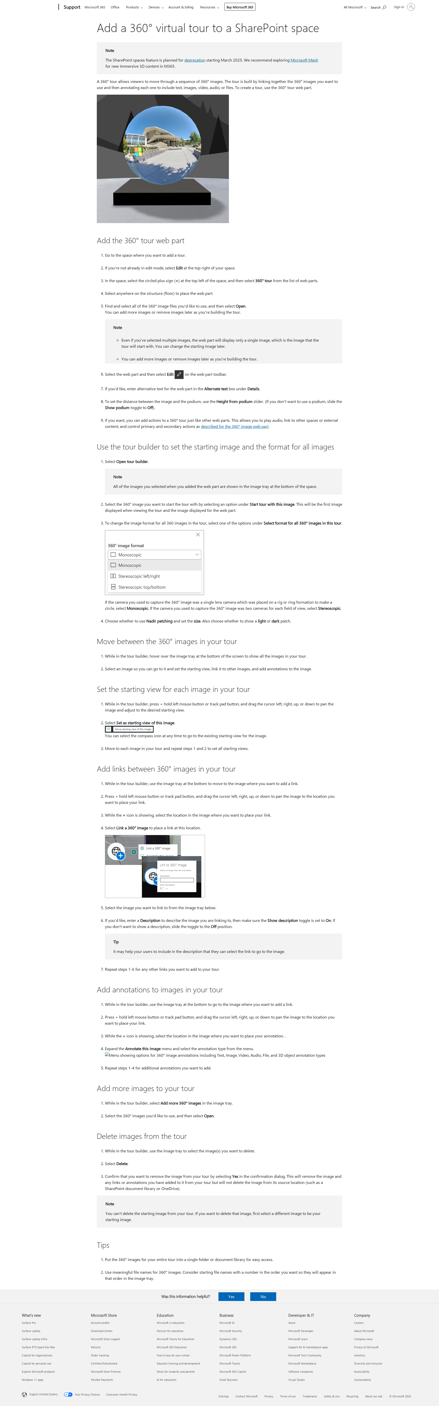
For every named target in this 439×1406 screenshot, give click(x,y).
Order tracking (100, 1355)
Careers (359, 1323)
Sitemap (223, 1396)
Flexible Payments (102, 1380)
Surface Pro (29, 1323)
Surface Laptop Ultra (34, 1339)
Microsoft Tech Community (304, 1355)
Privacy (268, 1396)
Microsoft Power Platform (235, 1355)
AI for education (166, 1380)
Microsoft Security (231, 1331)
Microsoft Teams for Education (175, 1339)
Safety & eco (332, 1396)
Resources (207, 7)
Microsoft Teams (230, 1363)
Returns (96, 1347)
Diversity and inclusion (368, 1363)
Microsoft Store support (105, 1339)
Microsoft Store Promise (106, 1371)
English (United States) (43, 1394)
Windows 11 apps (32, 1380)
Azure (291, 1323)
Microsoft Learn (298, 1339)
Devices (154, 7)
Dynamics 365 (228, 1339)
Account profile (100, 1323)
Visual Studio (296, 1380)
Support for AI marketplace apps (308, 1347)
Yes (231, 1296)
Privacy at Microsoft (366, 1347)
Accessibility (361, 1371)
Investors (359, 1355)
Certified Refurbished (104, 1363)
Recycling (352, 1396)
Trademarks (310, 1396)
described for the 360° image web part (235, 426)
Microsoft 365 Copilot (233, 1371)
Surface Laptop (31, 1331)
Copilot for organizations (37, 1355)
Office (115, 7)
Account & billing (181, 7)
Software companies (300, 1371)
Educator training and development (178, 1363)
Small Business (229, 1380)
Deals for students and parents (176, 1371)
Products (132, 7)
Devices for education (170, 1331)
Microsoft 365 (95, 7)
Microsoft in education (170, 1323)
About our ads (373, 1396)
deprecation (194, 60)
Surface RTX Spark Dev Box (38, 1347)
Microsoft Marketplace (302, 1363)
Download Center (102, 1331)
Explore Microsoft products (38, 1371)
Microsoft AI (227, 1323)
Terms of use (288, 1396)
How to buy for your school (173, 1355)
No (263, 1296)
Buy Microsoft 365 (240, 7)
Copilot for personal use (36, 1363)
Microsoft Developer (300, 1331)
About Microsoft (364, 1331)
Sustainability (362, 1380)
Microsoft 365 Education (172, 1347)
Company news (363, 1339)
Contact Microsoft (247, 1396)
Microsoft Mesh (304, 60)
